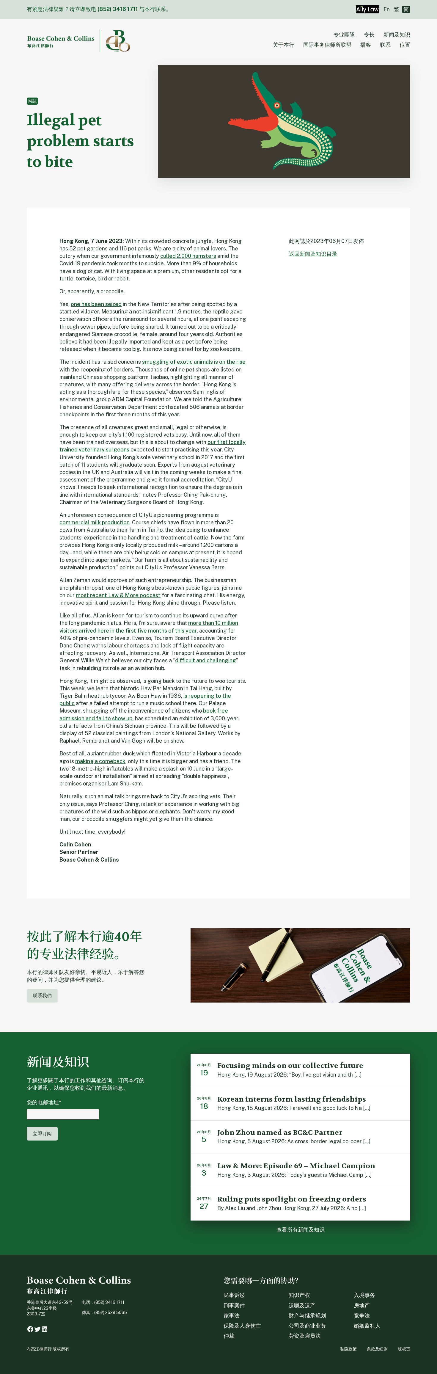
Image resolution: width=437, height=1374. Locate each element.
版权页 (404, 1349)
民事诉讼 (234, 1295)
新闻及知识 (396, 35)
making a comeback (100, 761)
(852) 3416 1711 (118, 9)
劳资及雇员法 (305, 1336)
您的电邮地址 (44, 1102)
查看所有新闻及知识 (300, 1229)
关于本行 (283, 45)
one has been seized (96, 304)
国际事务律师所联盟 (327, 45)
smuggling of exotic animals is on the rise (194, 362)
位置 (405, 45)
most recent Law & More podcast (118, 595)
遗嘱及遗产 (302, 1305)
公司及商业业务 (307, 1326)
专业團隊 (344, 35)
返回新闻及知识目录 (313, 254)
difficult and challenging (205, 660)
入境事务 (364, 1295)
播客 (365, 45)
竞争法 (362, 1315)
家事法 (232, 1315)
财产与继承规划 (307, 1315)
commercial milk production (94, 522)
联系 (385, 45)
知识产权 (299, 1295)
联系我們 (42, 995)
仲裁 (229, 1336)
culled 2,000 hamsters (188, 256)
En (386, 9)
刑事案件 (234, 1305)
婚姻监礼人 (367, 1326)
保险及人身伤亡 (242, 1326)
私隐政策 (348, 1349)
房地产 (362, 1305)
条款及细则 (377, 1349)
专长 (369, 35)
